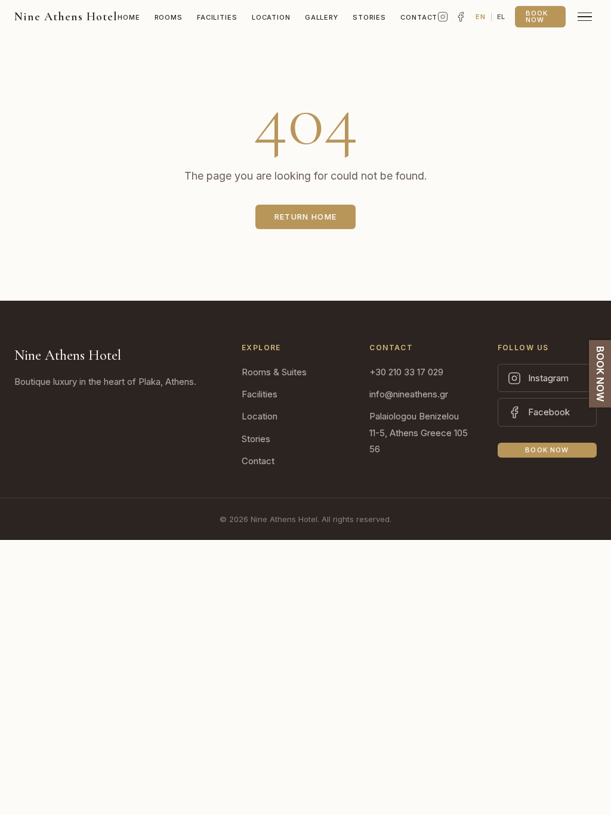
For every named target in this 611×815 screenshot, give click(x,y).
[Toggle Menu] (585, 17)
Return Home (305, 216)
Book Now (537, 16)
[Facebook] (460, 16)
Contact (418, 17)
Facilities (217, 17)
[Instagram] (442, 16)
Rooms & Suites (274, 372)
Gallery (321, 17)
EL (501, 17)
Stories (369, 17)
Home (129, 17)
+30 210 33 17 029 (406, 372)
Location (271, 17)
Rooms (169, 17)
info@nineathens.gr (408, 394)
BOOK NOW (600, 374)
